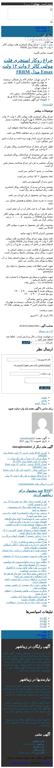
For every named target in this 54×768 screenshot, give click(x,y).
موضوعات (41, 634)
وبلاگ (44, 637)
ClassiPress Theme (20, 763)
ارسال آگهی (47, 35)
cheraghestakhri (27, 438)
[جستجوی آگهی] (51, 42)
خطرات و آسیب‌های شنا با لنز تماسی (28, 596)
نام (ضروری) (44, 359)
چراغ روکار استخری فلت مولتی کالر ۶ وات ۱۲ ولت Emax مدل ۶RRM (28, 65)
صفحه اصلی (41, 27)
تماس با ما (41, 30)
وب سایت (45, 373)
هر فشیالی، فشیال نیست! (34, 599)
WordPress (48, 763)
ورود (27, 4)
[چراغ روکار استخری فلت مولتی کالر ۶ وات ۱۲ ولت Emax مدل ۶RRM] (48, 104)
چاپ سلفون (38, 741)
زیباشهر (40, 744)
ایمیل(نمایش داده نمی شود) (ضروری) (32, 365)
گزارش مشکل (45, 331)
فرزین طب (38, 749)
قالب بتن (39, 752)
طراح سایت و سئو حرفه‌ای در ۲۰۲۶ (29, 541)
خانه (51, 44)
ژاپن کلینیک (38, 746)
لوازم (43, 44)
